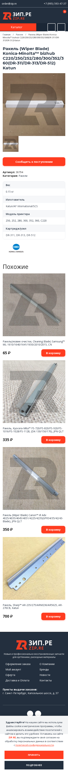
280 (19, 220)
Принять (34, 755)
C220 (44, 220)
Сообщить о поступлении (34, 161)
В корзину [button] (53, 353)
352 (31, 220)
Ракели (19, 34)
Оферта (10, 675)
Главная (7, 34)
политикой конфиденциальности (34, 745)
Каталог (17, 27)
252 (14, 220)
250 (8, 220)
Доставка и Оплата (17, 680)
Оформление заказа (17, 664)
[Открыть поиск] (51, 27)
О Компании (47, 664)
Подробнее (34, 765)
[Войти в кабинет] (51, 16)
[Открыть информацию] (61, 27)
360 (37, 220)
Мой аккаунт (13, 669)
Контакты (46, 680)
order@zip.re (9, 3)
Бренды (44, 669)
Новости (45, 675)
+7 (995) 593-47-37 (55, 3)
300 (25, 220)
